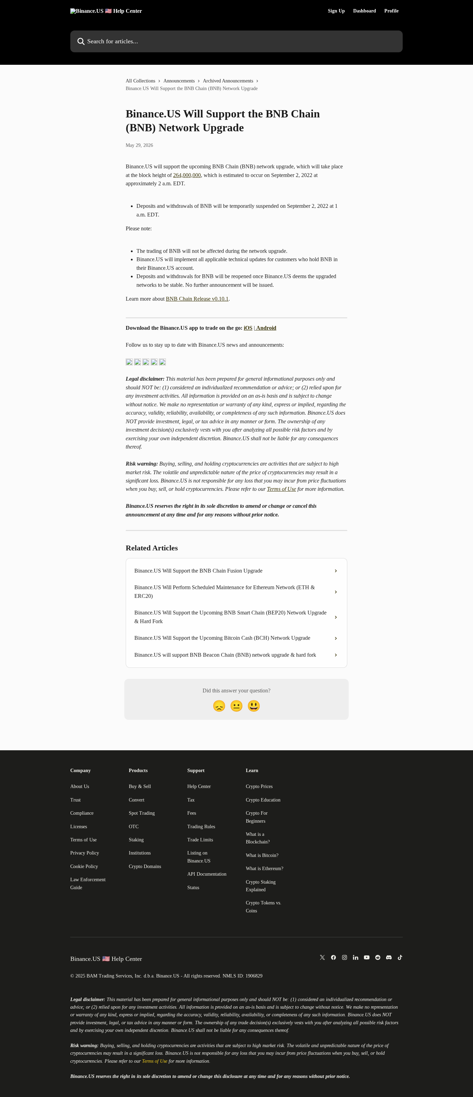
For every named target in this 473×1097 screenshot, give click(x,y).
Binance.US (359, 1014)
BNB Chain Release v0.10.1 (197, 299)
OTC (134, 826)
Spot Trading (142, 813)
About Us (79, 786)
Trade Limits (200, 839)
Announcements (179, 80)
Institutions (140, 853)
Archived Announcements (228, 80)
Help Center (199, 786)
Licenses (78, 826)
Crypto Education (263, 800)
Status (193, 887)
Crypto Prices (259, 786)
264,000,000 (187, 175)
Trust (75, 800)
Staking (136, 839)
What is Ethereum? (264, 868)
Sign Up (336, 11)
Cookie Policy (84, 866)
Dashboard (364, 11)
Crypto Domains (145, 866)
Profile (391, 11)
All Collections (140, 80)
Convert (136, 800)
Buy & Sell (140, 786)
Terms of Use (281, 489)
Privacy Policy (84, 853)
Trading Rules (201, 826)
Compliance (81, 813)
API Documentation (206, 874)
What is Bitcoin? (262, 855)
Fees (191, 813)
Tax (191, 800)
